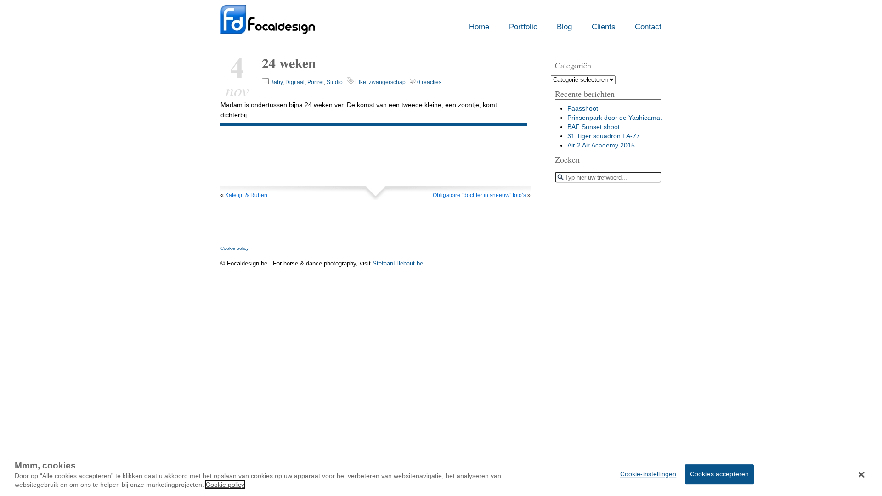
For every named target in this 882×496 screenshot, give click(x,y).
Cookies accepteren (719, 473)
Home (479, 27)
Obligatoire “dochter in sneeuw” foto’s (479, 195)
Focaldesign (267, 24)
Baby (276, 82)
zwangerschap (387, 82)
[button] (862, 474)
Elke (360, 82)
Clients (604, 27)
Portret (315, 82)
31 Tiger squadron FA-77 (603, 136)
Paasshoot (582, 108)
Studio (335, 82)
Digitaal (295, 82)
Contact (648, 27)
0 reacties (429, 82)
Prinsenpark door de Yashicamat (614, 117)
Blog (564, 27)
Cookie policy (234, 248)
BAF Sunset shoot (593, 126)
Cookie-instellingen (648, 473)
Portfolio (523, 27)
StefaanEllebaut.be (398, 263)
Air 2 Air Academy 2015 (601, 145)
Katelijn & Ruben (246, 195)
